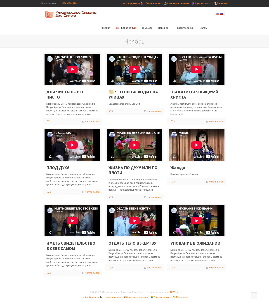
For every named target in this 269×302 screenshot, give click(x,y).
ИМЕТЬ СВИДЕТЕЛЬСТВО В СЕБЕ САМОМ (70, 245)
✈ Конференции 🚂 (133, 3)
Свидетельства (154, 3)
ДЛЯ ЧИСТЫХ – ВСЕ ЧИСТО (65, 94)
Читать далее (92, 121)
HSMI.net (174, 292)
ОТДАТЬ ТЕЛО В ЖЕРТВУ (132, 243)
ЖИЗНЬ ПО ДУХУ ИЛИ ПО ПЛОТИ (133, 170)
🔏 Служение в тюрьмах (176, 3)
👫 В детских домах (201, 3)
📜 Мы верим (221, 3)
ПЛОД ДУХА (57, 167)
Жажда (177, 167)
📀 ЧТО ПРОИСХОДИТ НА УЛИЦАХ (133, 94)
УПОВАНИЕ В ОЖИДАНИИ (195, 243)
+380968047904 (69, 3)
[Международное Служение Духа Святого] (71, 14)
